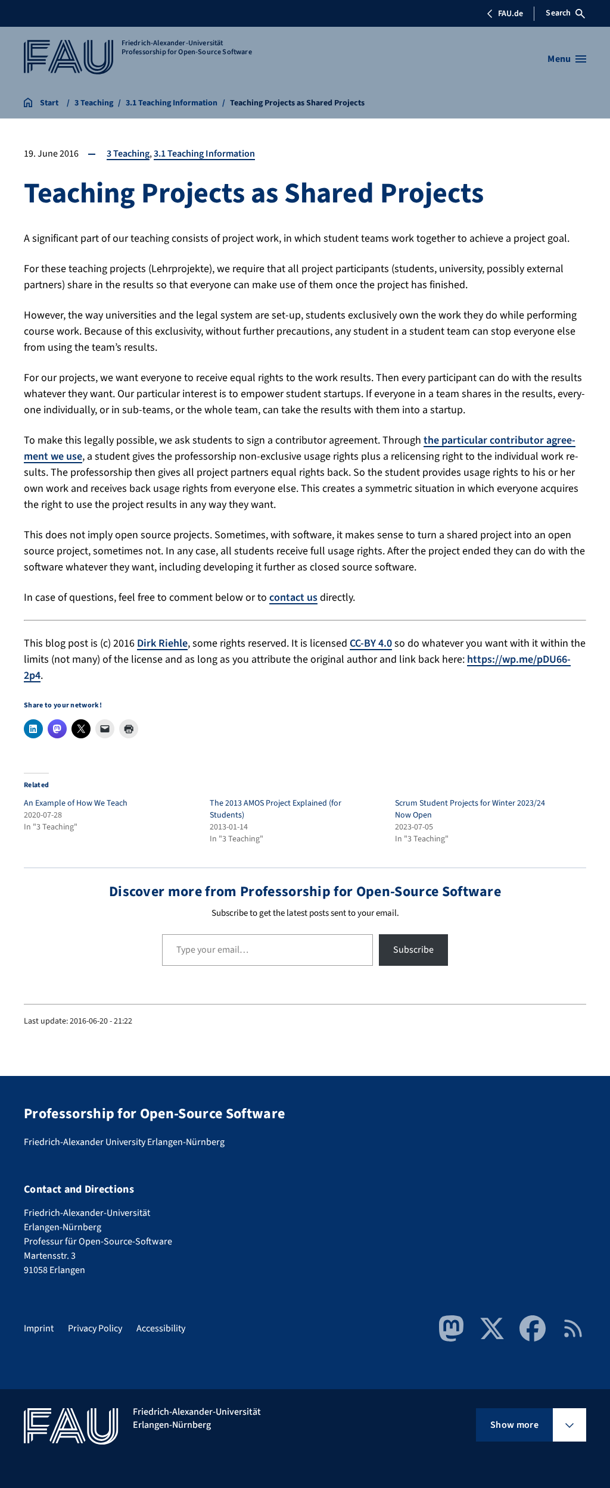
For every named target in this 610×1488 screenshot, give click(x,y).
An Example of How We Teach (75, 803)
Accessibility (160, 1328)
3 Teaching (128, 153)
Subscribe (413, 949)
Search (558, 13)
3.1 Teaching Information (204, 153)
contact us (293, 597)
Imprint (39, 1328)
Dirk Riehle (162, 643)
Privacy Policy (95, 1328)
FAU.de (510, 14)
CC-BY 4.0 (371, 643)
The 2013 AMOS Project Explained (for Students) (275, 809)
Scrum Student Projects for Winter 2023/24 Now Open (470, 809)
